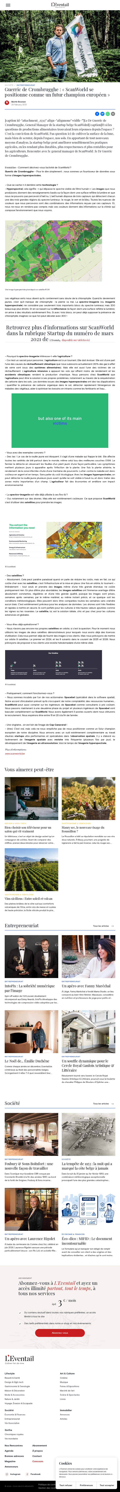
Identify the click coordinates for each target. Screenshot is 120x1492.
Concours (37, 1461)
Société (9, 85)
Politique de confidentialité (51, 1485)
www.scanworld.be (15, 754)
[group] (31, 811)
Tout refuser (65, 1485)
